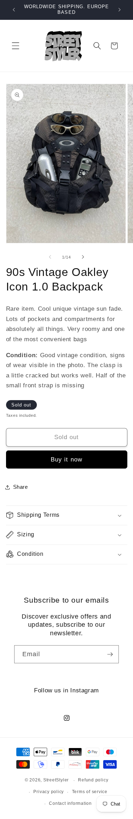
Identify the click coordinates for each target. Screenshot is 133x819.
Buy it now (66, 459)
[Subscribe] (109, 654)
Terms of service (89, 791)
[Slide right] (83, 257)
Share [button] (20, 487)
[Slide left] (50, 257)
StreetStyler (56, 780)
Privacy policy (48, 791)
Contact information (70, 803)
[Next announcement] (119, 9)
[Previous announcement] (14, 9)
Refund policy (93, 780)
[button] (15, 45)
